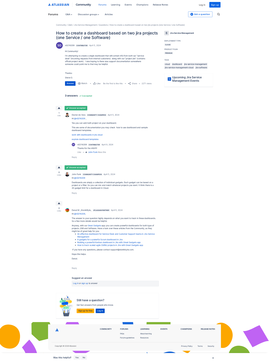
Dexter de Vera (78, 115)
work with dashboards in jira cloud (87, 135)
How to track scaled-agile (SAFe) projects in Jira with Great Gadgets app (110, 245)
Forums (102, 4)
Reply (74, 157)
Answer (70, 83)
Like (79, 152)
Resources (144, 338)
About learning (146, 334)
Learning (115, 4)
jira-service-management (195, 64)
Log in (202, 4)
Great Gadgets (94, 225)
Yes (77, 357)
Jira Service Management (85, 25)
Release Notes (160, 4)
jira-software (201, 67)
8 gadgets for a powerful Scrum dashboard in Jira (100, 239)
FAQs (122, 334)
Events (128, 4)
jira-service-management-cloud (179, 67)
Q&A (68, 14)
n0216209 (70, 45)
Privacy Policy (187, 346)
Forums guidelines (127, 338)
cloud (167, 64)
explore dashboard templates (85, 139)
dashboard (177, 64)
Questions (103, 25)
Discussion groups (88, 14)
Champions (142, 4)
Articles (109, 14)
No (84, 357)
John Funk (93, 152)
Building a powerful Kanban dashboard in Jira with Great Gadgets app (109, 242)
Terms (200, 346)
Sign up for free (85, 310)
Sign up (215, 4)
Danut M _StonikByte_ (81, 210)
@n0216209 (79, 118)
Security (211, 346)
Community (83, 4)
